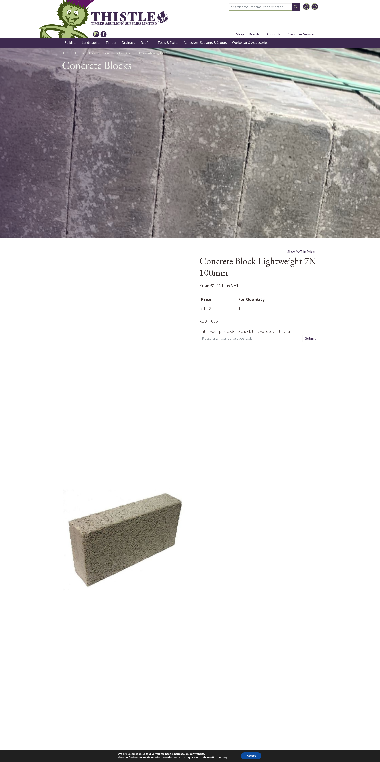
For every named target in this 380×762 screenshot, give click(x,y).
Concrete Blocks (111, 53)
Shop (240, 34)
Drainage (129, 42)
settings (223, 757)
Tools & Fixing (168, 42)
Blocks (92, 53)
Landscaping (91, 42)
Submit (310, 338)
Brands (254, 34)
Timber (111, 42)
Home (66, 53)
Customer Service (301, 34)
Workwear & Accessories (250, 42)
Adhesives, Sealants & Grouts (205, 42)
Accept (251, 756)
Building (70, 42)
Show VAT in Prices (301, 251)
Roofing (146, 42)
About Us (273, 34)
